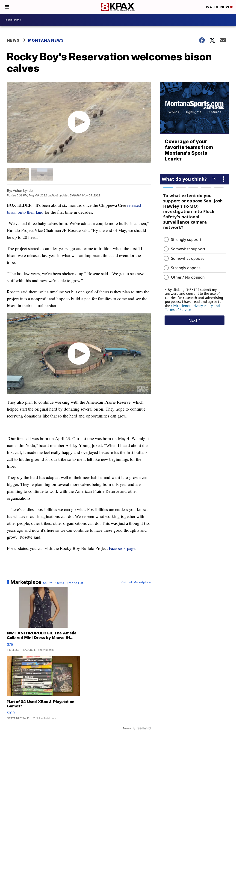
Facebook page (122, 548)
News (13, 40)
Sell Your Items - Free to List (63, 582)
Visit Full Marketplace (136, 582)
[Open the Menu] (7, 7)
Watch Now (218, 7)
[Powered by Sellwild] (144, 728)
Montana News (46, 40)
